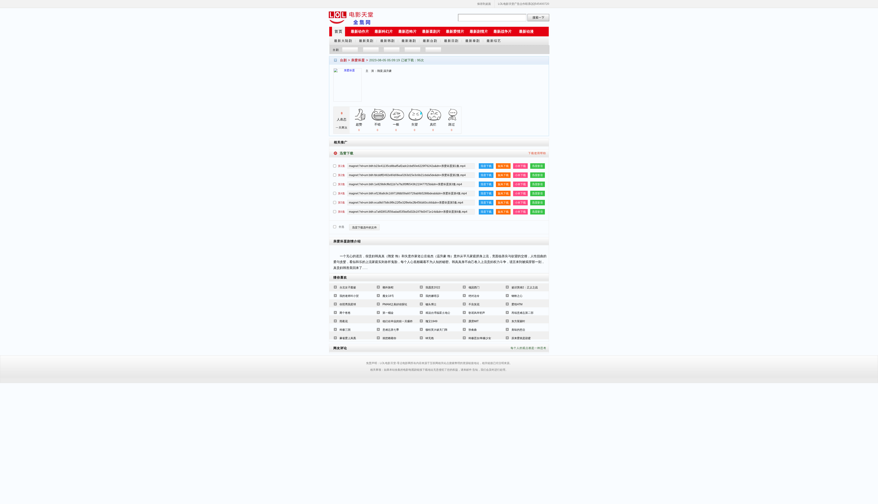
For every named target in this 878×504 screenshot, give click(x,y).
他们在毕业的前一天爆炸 (398, 321)
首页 (339, 31)
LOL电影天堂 (351, 17)
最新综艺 (494, 41)
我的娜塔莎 (432, 296)
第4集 (341, 193)
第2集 (341, 175)
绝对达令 (473, 296)
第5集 (341, 202)
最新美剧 (366, 41)
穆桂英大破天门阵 (436, 329)
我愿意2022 (433, 287)
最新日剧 (451, 41)
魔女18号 (388, 296)
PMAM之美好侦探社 (395, 304)
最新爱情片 (455, 31)
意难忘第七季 (391, 329)
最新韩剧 (387, 41)
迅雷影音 (537, 166)
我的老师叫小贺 (349, 296)
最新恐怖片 (407, 31)
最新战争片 (502, 31)
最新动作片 (360, 31)
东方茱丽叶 (518, 321)
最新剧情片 (479, 31)
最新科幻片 (384, 31)
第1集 (341, 166)
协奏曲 (472, 329)
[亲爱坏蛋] (347, 88)
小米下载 (520, 166)
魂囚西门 (473, 287)
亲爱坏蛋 (358, 60)
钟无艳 (430, 338)
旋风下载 (503, 166)
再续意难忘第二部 (522, 312)
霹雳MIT (473, 321)
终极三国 (345, 329)
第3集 (341, 184)
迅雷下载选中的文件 (364, 227)
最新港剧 (409, 41)
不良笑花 (473, 304)
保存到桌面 (484, 3)
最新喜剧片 (431, 31)
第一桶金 (388, 312)
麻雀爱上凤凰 (348, 338)
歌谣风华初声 (476, 312)
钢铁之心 (516, 296)
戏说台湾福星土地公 (438, 312)
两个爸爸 (345, 312)
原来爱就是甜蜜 (521, 338)
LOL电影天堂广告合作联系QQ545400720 (523, 3)
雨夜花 (344, 321)
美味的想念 (518, 329)
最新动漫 (526, 31)
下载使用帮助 (537, 153)
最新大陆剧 (343, 41)
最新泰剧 (472, 41)
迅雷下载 (486, 166)
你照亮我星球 (348, 304)
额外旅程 (388, 287)
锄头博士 (431, 304)
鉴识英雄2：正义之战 (524, 287)
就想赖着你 (389, 338)
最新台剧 (430, 41)
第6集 (341, 211)
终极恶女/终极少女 (479, 338)
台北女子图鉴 (348, 287)
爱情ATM (516, 304)
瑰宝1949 (431, 321)
